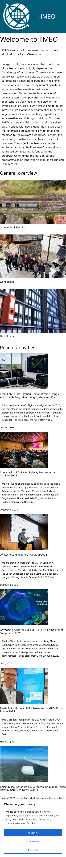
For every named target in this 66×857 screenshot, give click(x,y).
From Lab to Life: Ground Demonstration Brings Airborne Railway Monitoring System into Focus (29, 396)
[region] (33, 828)
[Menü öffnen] (64, 16)
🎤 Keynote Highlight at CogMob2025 (23, 554)
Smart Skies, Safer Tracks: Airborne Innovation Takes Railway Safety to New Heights (33, 788)
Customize (33, 841)
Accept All (33, 832)
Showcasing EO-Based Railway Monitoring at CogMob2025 (28, 474)
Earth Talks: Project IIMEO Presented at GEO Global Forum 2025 (31, 710)
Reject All (33, 850)
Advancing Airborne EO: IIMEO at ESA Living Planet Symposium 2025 (31, 631)
